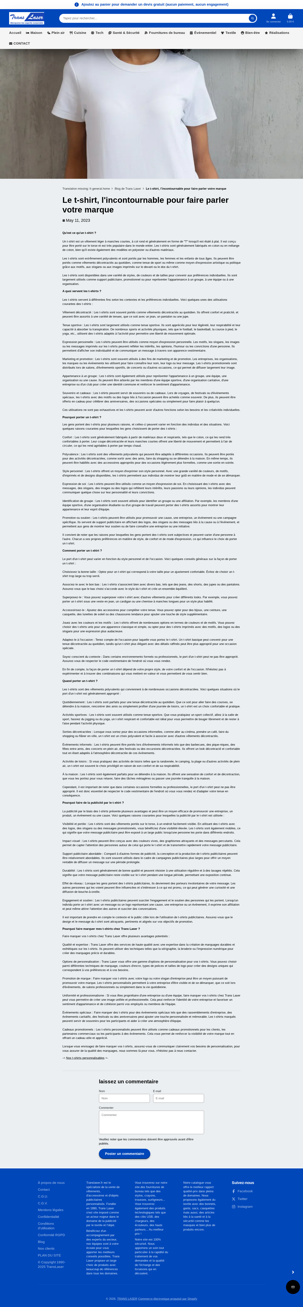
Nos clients (46, 1248)
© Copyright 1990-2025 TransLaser (51, 1264)
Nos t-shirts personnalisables (85, 1058)
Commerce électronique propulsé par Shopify (167, 1299)
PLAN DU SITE (49, 1255)
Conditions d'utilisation (46, 1226)
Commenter (106, 1107)
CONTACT (22, 43)
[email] (293, 1287)
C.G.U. (43, 1196)
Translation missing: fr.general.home (86, 188)
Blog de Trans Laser (128, 188)
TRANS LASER (127, 1299)
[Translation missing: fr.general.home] (26, 18)
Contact (44, 1189)
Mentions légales (50, 1210)
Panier (290, 18)
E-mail (157, 1091)
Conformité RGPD (51, 1235)
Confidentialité (48, 1217)
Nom (102, 1091)
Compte (273, 18)
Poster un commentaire (124, 1154)
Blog (41, 1242)
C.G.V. (43, 1203)
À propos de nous (51, 1183)
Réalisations (279, 33)
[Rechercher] (252, 18)
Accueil (15, 33)
